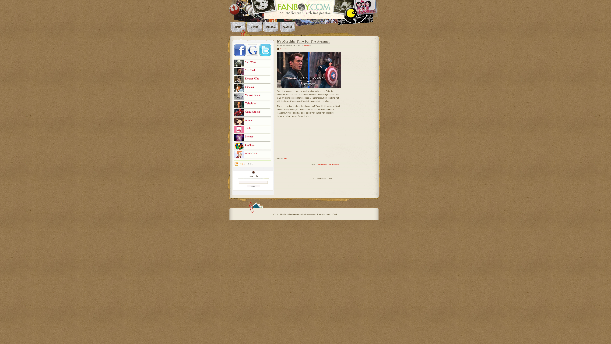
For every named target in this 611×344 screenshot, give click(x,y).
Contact (287, 27)
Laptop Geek (331, 214)
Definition (271, 27)
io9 (285, 159)
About (254, 27)
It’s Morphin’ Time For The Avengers (303, 41)
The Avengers (333, 164)
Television (306, 45)
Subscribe (283, 49)
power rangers (321, 164)
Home (238, 27)
